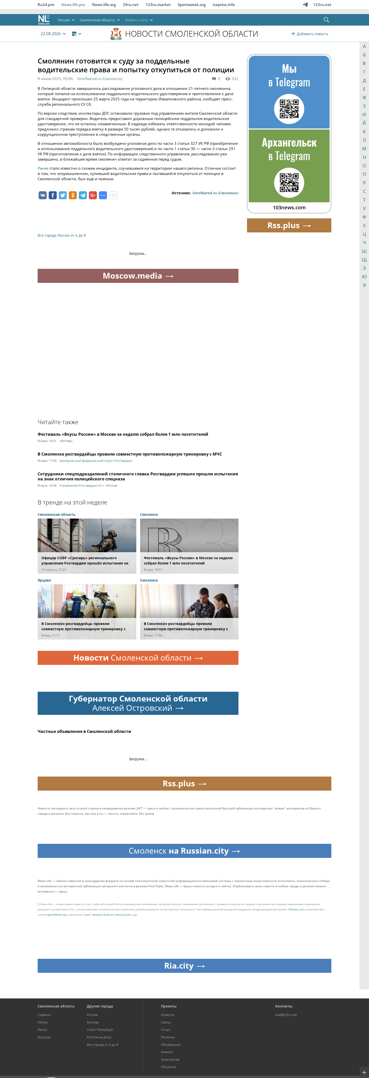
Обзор (43, 1022)
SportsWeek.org (56, 914)
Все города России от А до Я (62, 235)
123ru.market (158, 4)
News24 (97, 914)
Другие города (100, 1006)
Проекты (168, 1006)
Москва (93, 1022)
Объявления (170, 1044)
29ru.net (131, 4)
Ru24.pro (46, 4)
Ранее (43, 168)
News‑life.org (104, 4)
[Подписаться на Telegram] (305, 4)
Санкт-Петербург (100, 1029)
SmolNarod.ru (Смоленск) (99, 78)
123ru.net (322, 4)
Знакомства (170, 1059)
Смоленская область (56, 1006)
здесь (63, 891)
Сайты (166, 1022)
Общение (168, 1066)
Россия (92, 1014)
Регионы (168, 1037)
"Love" (87, 914)
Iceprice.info (224, 4)
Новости (167, 1014)
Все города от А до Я (102, 1044)
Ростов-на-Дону (99, 1037)
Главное (44, 1014)
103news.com (295, 909)
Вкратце (44, 1037)
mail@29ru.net (286, 1014)
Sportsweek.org (192, 4)
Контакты (283, 1006)
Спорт (165, 1029)
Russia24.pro (123, 914)
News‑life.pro (73, 4)
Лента (42, 1029)
